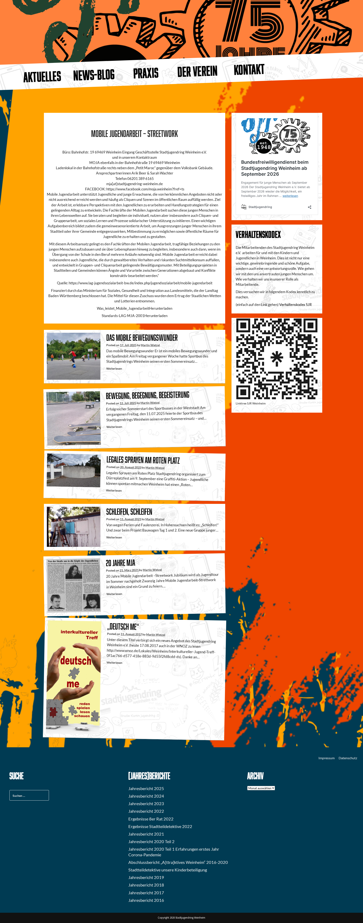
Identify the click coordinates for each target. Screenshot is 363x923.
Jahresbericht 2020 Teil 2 (151, 841)
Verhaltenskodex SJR (295, 304)
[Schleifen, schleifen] (73, 526)
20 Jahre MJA (120, 563)
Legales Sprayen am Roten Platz (143, 459)
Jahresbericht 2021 (146, 833)
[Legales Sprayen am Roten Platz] (73, 470)
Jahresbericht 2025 (146, 788)
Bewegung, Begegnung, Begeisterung (147, 395)
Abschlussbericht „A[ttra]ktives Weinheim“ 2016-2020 (178, 862)
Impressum (326, 758)
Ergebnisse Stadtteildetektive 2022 (160, 826)
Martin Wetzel (150, 345)
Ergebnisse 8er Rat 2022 (151, 818)
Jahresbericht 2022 (146, 811)
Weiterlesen (114, 368)
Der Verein (198, 71)
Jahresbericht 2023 (146, 803)
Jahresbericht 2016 (146, 900)
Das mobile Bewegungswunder (142, 337)
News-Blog (94, 74)
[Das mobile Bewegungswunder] (73, 356)
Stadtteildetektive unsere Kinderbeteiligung (167, 869)
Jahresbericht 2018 (146, 884)
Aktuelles (42, 76)
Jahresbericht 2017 (146, 892)
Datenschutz (348, 758)
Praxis (146, 73)
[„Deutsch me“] (73, 677)
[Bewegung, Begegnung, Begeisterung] (73, 418)
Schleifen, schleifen (129, 511)
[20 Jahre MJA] (73, 585)
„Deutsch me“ (123, 626)
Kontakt (249, 69)
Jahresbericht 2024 (146, 795)
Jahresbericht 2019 (146, 877)
